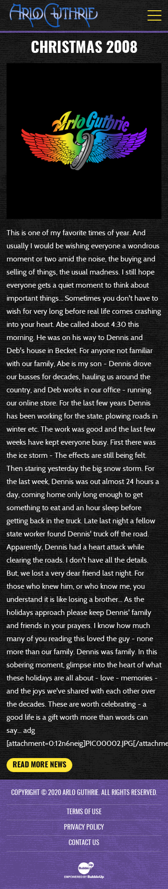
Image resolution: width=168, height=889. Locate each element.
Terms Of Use (84, 812)
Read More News (39, 765)
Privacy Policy (84, 827)
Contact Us (84, 843)
